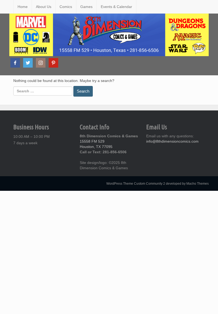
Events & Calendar (116, 7)
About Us (43, 7)
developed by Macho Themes (187, 183)
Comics (66, 7)
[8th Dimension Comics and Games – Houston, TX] (9, 6)
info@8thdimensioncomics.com (172, 141)
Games (86, 7)
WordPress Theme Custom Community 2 (135, 183)
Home (23, 7)
